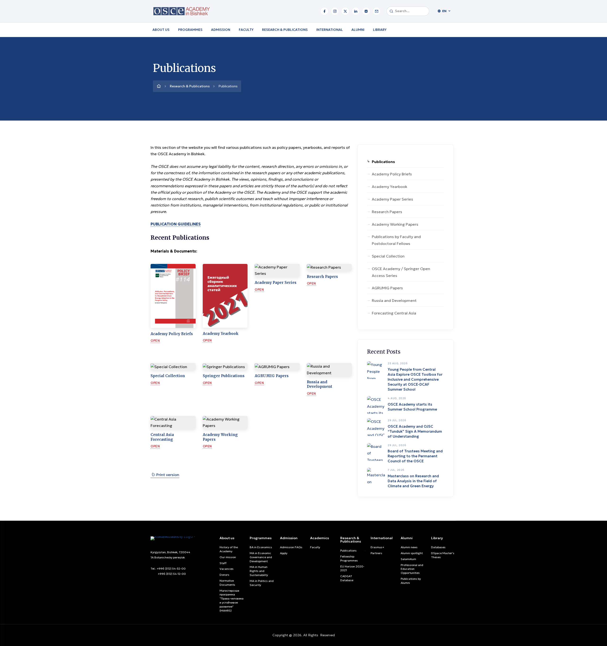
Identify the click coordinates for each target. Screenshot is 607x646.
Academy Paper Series (392, 199)
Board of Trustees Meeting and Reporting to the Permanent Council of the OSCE (415, 456)
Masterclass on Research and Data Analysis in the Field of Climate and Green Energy (413, 481)
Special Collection (388, 256)
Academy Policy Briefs (392, 174)
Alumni (357, 30)
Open (155, 341)
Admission (220, 30)
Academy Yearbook (389, 186)
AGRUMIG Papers (387, 288)
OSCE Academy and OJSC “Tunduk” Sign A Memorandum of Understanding (415, 431)
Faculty (246, 30)
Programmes (190, 30)
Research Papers (387, 211)
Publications (383, 161)
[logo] (183, 537)
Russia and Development (394, 300)
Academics (319, 538)
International (329, 30)
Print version (165, 474)
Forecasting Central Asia (394, 313)
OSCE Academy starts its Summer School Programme (412, 407)
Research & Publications (285, 30)
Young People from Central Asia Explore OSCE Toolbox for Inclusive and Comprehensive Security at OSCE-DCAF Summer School (415, 379)
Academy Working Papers (395, 224)
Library (379, 30)
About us (161, 30)
